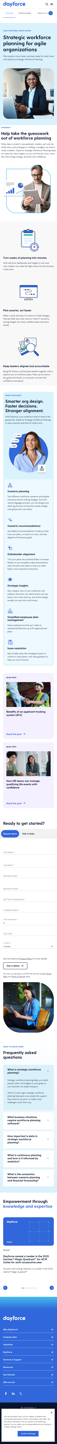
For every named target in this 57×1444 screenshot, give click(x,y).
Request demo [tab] (10, 833)
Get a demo (13, 965)
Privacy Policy (25, 958)
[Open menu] (52, 4)
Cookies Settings (28, 1434)
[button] (5, 1288)
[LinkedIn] (13, 1393)
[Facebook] (5, 1393)
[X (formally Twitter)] (20, 1393)
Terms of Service (18, 976)
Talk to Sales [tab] (28, 833)
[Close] (51, 1412)
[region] (28, 1425)
